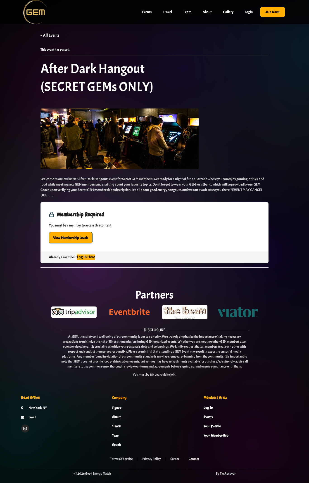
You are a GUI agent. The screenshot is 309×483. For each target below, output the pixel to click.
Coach (116, 445)
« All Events (49, 35)
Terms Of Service (121, 459)
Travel (167, 12)
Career (174, 459)
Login (249, 12)
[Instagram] (25, 428)
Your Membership (216, 435)
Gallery (228, 12)
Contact (194, 459)
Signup (116, 407)
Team (187, 12)
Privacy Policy (151, 459)
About (207, 12)
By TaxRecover (225, 473)
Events (147, 12)
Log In (208, 407)
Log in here (86, 257)
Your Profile (212, 426)
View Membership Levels (70, 238)
